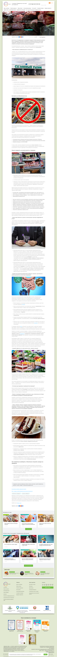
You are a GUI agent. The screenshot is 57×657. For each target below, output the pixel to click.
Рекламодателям (6, 590)
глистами (23, 304)
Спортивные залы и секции (33, 591)
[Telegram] (22, 37)
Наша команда (6, 592)
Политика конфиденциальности (9, 595)
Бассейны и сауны (32, 584)
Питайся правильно (13, 8)
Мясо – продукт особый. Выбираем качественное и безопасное (22, 491)
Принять (45, 654)
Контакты (5, 594)
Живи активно (20, 8)
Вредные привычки (48, 8)
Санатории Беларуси (32, 589)
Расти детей (34, 8)
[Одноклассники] (20, 37)
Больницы (31, 586)
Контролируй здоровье (27, 8)
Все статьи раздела (28, 565)
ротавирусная (22, 333)
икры (21, 326)
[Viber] (21, 37)
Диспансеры (31, 587)
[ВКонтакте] (19, 37)
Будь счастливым (6, 8)
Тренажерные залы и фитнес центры (34, 594)
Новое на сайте (7, 569)
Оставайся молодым (40, 8)
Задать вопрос (47, 587)
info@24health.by (51, 652)
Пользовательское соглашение (9, 597)
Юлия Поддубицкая (42, 37)
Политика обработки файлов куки (8, 600)
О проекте (5, 587)
